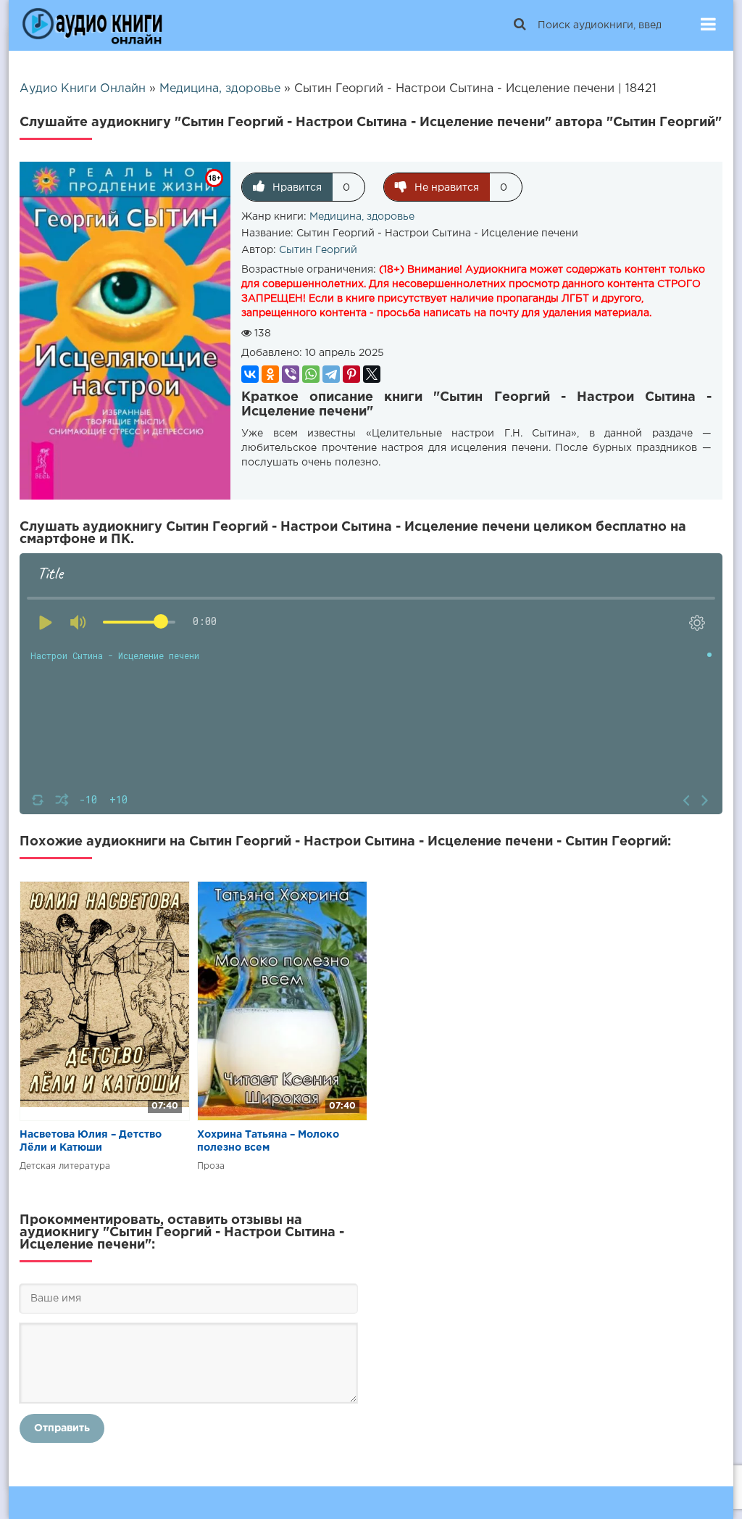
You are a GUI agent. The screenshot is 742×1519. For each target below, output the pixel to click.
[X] (371, 374)
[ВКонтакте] (250, 374)
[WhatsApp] (311, 374)
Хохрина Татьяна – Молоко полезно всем (268, 1141)
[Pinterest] (351, 374)
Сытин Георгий (318, 250)
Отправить (62, 1428)
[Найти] (519, 25)
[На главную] (92, 25)
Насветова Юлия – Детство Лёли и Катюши (91, 1141)
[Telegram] (331, 374)
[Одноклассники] (270, 374)
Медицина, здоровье (361, 216)
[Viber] (290, 374)
